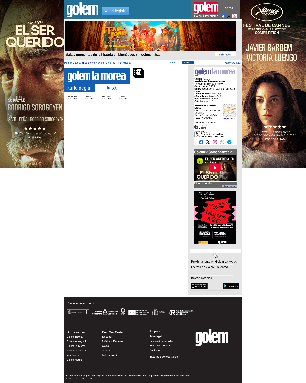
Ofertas (106, 350)
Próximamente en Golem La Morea (214, 261)
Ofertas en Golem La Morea (209, 267)
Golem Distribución (206, 16)
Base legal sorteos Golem (164, 356)
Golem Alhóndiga (76, 350)
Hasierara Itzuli (232, 62)
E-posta (202, 128)
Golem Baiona (75, 336)
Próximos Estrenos (112, 341)
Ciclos (105, 345)
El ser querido (203, 183)
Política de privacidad (162, 340)
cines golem (88, 62)
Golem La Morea (76, 345)
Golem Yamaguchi (77, 341)
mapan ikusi (229, 118)
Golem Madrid (75, 359)
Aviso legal (156, 336)
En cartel (107, 336)
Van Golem (73, 355)
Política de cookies (160, 345)
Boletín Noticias (201, 278)
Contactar (155, 350)
